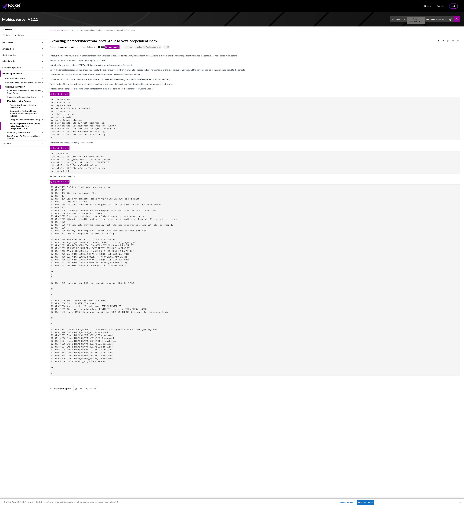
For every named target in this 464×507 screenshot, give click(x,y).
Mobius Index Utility (15, 86)
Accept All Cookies (365, 502)
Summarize (114, 47)
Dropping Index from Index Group (25, 119)
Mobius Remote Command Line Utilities (23, 82)
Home (52, 30)
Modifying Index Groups (19, 101)
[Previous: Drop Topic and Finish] (438, 40)
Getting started (9, 55)
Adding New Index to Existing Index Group (23, 106)
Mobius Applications (12, 73)
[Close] (460, 502)
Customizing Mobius (11, 67)
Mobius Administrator (15, 78)
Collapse (21, 35)
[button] (423, 20)
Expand (8, 35)
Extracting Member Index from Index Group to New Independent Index (25, 126)
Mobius (129, 47)
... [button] (75, 30)
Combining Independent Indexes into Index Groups (24, 91)
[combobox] (427, 19)
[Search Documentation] (457, 19)
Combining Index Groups (18, 132)
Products (396, 19)
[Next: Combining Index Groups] (443, 40)
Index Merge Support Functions (21, 97)
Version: (53, 47)
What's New (7, 42)
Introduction (8, 49)
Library (427, 6)
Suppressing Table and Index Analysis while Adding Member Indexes (24, 113)
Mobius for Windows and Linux (149, 47)
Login (453, 6)
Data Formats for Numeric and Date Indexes (23, 137)
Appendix (6, 143)
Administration (9, 61)
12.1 (167, 47)
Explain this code (61, 94)
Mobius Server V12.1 (65, 30)
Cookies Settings (347, 502)
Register (441, 6)
